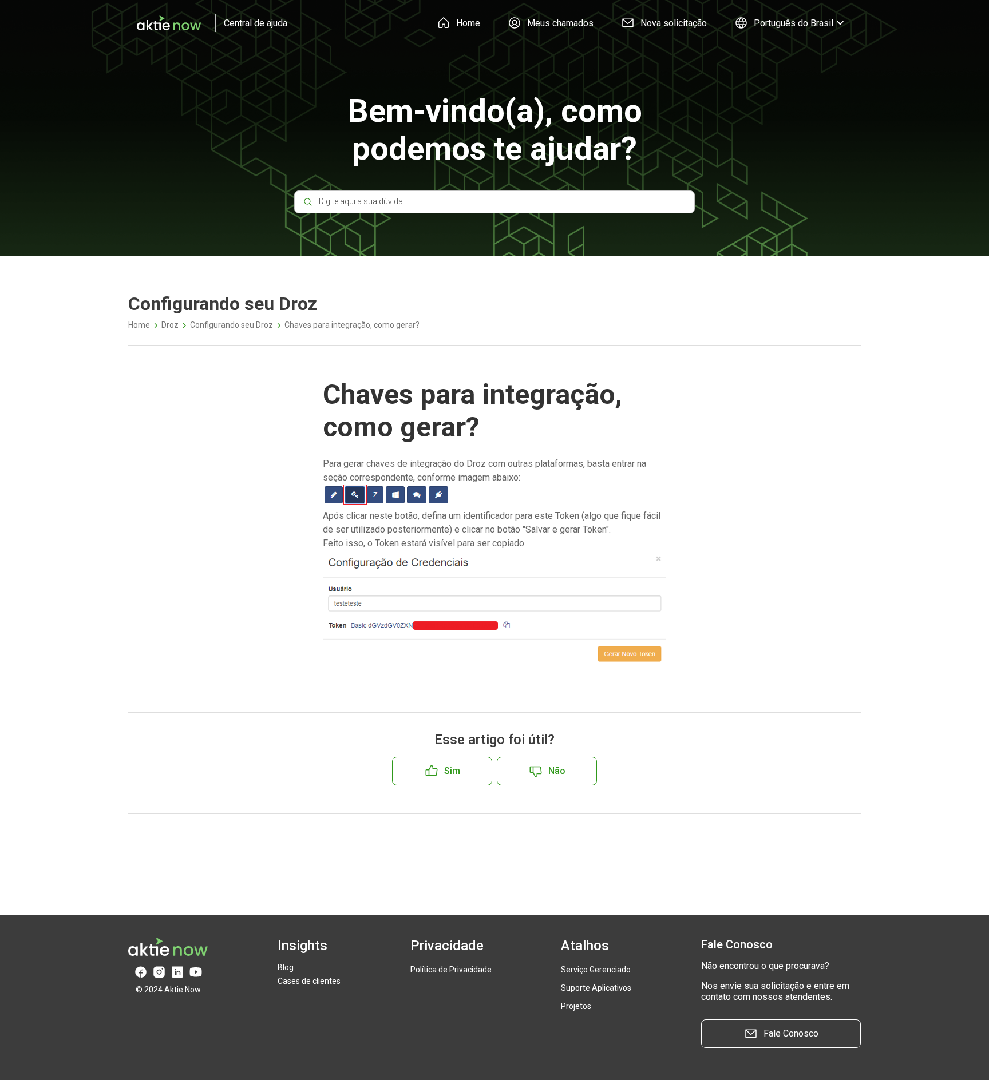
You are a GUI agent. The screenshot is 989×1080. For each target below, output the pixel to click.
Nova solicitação (673, 23)
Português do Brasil (793, 23)
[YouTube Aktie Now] (196, 972)
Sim (452, 770)
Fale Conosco (790, 1033)
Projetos (576, 1006)
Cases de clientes (309, 981)
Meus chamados (560, 23)
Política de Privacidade (451, 969)
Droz (170, 324)
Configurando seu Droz (231, 324)
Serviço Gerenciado (596, 969)
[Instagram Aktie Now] (159, 972)
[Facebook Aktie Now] (141, 972)
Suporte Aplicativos (596, 987)
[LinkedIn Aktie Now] (177, 972)
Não (556, 770)
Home (468, 23)
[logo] (207, 23)
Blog (286, 967)
